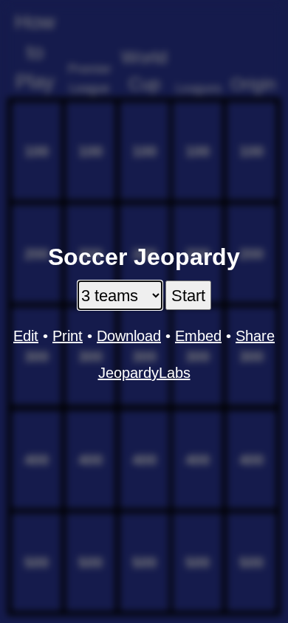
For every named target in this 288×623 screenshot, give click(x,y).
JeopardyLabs (144, 373)
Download (129, 336)
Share (255, 336)
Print (67, 336)
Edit (25, 336)
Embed (198, 336)
